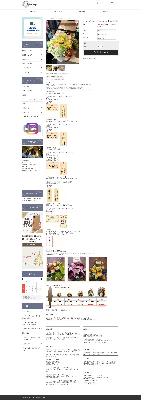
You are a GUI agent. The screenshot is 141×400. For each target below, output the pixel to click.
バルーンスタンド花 (28, 90)
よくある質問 (26, 343)
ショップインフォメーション (31, 311)
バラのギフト (26, 108)
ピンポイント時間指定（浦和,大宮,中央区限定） (31, 338)
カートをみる (116, 3)
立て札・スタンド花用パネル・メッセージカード (30, 323)
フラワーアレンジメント (30, 99)
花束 (23, 103)
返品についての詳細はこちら (90, 58)
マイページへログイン (104, 3)
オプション (26, 112)
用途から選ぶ (59, 18)
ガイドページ (32, 306)
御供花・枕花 (26, 59)
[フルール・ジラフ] (31, 8)
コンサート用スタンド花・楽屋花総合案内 (31, 317)
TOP (47, 18)
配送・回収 (25, 333)
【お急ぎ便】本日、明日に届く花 (31, 349)
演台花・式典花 (27, 63)
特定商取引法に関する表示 (41, 397)
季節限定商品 (26, 72)
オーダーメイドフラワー (30, 116)
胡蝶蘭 (24, 95)
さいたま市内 (52, 18)
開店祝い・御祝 (67, 18)
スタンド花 (26, 86)
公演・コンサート (28, 68)
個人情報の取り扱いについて (28, 397)
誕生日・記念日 (27, 55)
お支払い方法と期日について (31, 329)
